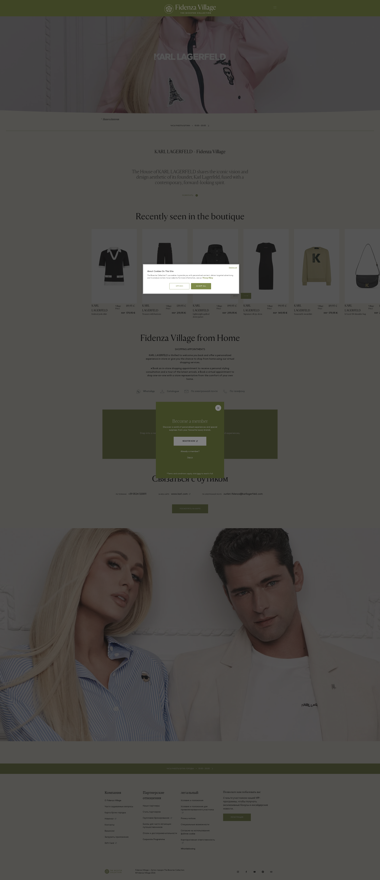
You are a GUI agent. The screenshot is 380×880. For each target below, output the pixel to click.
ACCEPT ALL (201, 286)
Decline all (233, 268)
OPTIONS (179, 286)
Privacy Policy (208, 278)
